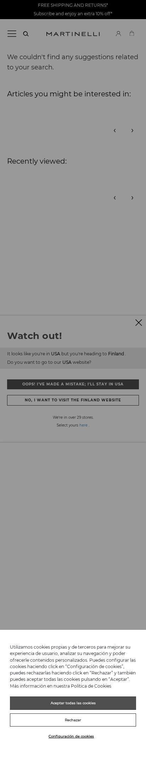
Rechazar (73, 720)
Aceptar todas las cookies (73, 703)
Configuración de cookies (71, 736)
